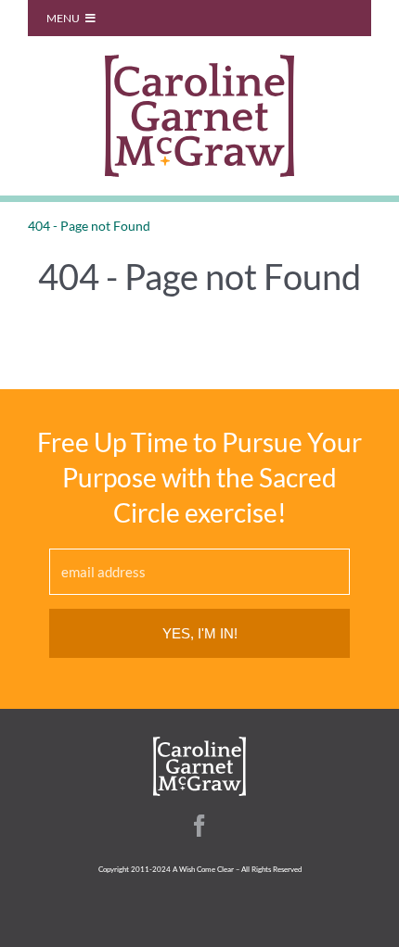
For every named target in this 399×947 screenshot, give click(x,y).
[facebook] (199, 825)
